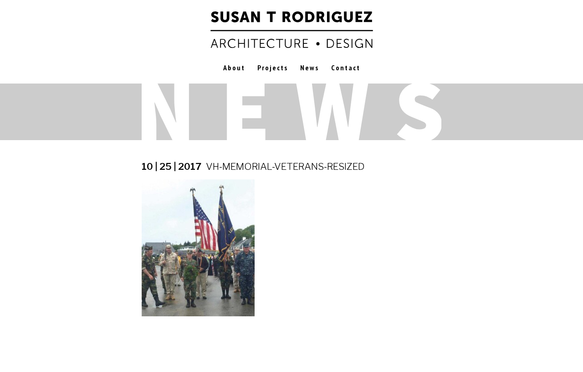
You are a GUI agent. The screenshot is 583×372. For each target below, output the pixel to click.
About (234, 67)
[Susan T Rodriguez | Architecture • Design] (291, 28)
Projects (272, 67)
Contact (345, 67)
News (309, 67)
